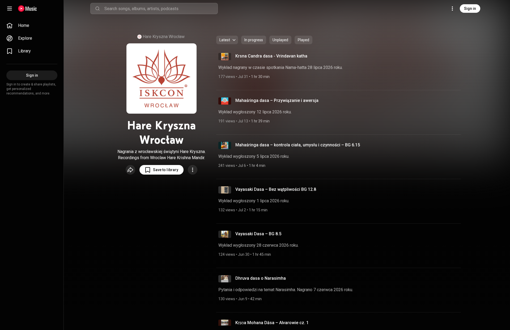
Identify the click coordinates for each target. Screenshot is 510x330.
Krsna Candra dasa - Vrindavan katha (271, 56)
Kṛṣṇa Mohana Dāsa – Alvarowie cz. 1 (272, 322)
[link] (32, 25)
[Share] (130, 169)
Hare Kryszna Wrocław (164, 36)
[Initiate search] (97, 8)
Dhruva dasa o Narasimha (260, 278)
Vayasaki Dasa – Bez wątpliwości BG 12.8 (275, 189)
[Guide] (9, 8)
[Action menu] (192, 170)
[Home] (27, 8)
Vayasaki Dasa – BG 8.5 (258, 233)
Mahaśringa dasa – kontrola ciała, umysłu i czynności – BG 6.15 (297, 144)
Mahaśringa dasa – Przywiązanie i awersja (276, 100)
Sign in (470, 8)
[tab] (253, 40)
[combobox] (161, 8)
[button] (161, 170)
